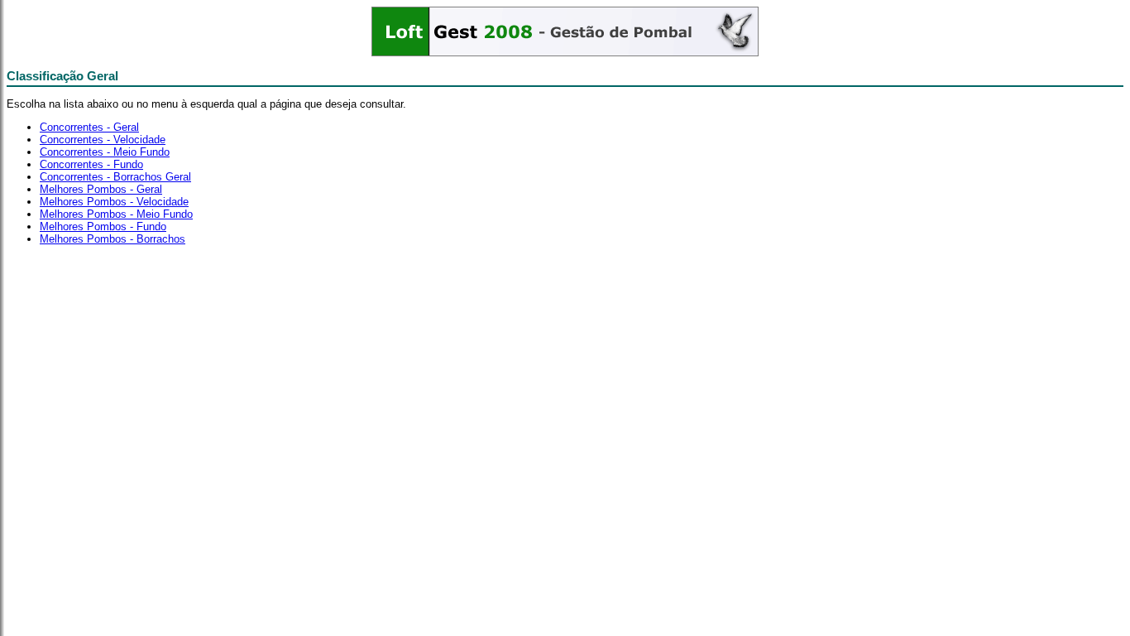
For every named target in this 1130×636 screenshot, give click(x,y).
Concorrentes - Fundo (91, 164)
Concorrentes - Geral (89, 127)
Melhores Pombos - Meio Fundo (116, 214)
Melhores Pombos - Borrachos (112, 239)
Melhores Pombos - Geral (101, 189)
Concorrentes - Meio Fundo (105, 152)
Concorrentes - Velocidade (102, 139)
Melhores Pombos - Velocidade (114, 201)
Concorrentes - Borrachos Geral (115, 177)
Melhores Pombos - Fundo (103, 226)
